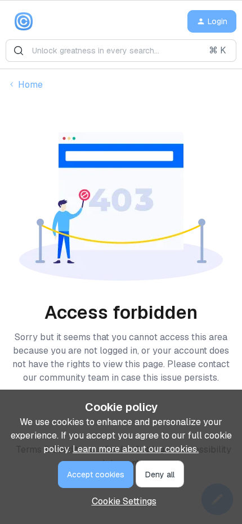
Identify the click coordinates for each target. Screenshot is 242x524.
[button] (211, 21)
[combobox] (121, 50)
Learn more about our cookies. (136, 449)
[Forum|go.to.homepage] (24, 21)
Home (30, 85)
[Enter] (19, 50)
